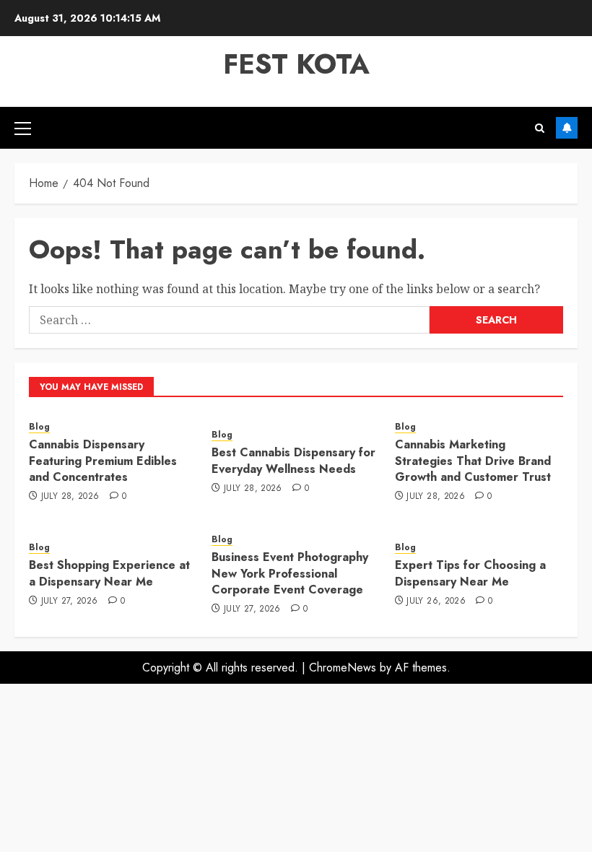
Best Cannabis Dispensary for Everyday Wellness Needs (293, 460)
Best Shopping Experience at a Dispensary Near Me (109, 573)
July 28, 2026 (70, 497)
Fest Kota (296, 64)
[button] (22, 127)
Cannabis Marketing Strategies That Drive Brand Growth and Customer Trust (473, 460)
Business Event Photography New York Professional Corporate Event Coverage (290, 573)
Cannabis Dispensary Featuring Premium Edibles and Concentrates (103, 460)
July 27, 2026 (69, 601)
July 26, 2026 (436, 601)
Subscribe (567, 128)
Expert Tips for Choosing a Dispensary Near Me (470, 573)
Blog (39, 427)
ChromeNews (342, 667)
